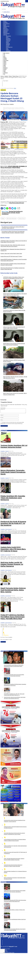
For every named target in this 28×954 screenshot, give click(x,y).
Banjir (2, 218)
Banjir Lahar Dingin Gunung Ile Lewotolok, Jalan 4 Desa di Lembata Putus (15, 394)
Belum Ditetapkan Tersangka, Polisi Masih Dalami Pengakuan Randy (13, 472)
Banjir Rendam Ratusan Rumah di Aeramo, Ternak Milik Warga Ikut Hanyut (15, 377)
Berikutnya (5, 635)
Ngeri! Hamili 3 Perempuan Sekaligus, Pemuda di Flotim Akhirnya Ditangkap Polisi (15, 294)
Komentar (3, 408)
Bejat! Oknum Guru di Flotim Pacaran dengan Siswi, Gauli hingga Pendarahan (14, 344)
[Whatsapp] (7, 208)
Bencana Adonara (11, 218)
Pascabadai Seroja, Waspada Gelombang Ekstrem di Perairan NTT (13, 250)
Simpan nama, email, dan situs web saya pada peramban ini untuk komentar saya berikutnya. (12, 423)
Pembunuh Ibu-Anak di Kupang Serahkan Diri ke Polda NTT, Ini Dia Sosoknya (13, 523)
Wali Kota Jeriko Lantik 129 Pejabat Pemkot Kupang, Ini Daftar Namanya (12, 564)
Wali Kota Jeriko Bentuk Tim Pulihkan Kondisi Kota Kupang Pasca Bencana (12, 268)
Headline (11, 104)
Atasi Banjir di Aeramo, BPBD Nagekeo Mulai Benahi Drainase (14, 360)
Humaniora (7, 554)
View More (3, 641)
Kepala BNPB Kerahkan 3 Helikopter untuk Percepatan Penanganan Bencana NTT (14, 260)
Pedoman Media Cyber (8, 952)
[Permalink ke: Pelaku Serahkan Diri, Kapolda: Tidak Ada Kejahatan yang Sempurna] (6, 487)
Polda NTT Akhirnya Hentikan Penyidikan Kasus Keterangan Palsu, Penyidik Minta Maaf (13, 617)
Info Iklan (5, 951)
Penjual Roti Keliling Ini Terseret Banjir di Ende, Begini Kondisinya (14, 311)
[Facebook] (2, 208)
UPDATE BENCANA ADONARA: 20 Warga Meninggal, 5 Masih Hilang (14, 167)
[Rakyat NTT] (13, 4)
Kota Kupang (8, 529)
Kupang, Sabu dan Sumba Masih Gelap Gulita (11, 253)
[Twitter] (4, 208)
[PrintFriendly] (15, 208)
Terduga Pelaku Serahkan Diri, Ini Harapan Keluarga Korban (14, 446)
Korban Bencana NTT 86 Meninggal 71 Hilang (11, 256)
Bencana (3, 90)
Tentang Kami (6, 948)
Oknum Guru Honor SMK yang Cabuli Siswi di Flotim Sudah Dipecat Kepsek (14, 327)
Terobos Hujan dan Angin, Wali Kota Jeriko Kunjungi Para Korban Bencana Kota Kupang (13, 245)
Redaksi (5, 950)
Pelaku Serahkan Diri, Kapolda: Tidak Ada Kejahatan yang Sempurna (13, 498)
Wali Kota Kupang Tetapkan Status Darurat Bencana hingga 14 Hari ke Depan (13, 264)
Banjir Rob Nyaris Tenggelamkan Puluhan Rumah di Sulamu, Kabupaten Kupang (13, 232)
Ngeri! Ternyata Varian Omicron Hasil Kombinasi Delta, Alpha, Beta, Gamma (13, 590)
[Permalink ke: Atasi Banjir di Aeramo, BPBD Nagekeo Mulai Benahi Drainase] (13, 352)
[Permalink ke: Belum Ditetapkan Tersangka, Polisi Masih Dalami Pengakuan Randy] (6, 462)
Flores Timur (6, 104)
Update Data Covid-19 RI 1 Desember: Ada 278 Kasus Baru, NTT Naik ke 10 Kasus (13, 549)
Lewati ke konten (5, 1)
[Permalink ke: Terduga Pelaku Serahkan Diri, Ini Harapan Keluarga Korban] (6, 437)
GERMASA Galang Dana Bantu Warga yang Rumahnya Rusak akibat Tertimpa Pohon (14, 241)
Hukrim (7, 451)
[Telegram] (12, 208)
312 (4, 633)
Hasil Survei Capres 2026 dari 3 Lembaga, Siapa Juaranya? (13, 227)
